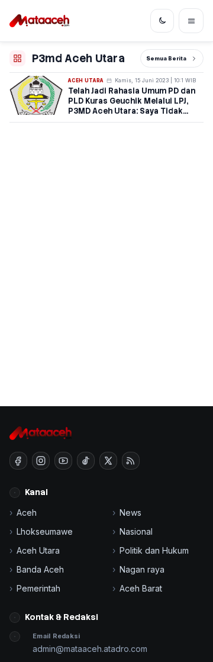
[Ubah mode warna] (162, 21)
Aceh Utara (86, 80)
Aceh (27, 512)
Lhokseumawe (45, 531)
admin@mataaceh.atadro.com (90, 649)
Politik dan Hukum (154, 550)
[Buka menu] (191, 20)
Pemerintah (38, 588)
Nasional (136, 531)
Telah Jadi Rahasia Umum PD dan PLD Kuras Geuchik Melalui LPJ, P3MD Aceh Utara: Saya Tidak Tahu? (131, 106)
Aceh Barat (141, 588)
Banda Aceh (40, 569)
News (130, 512)
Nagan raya (142, 569)
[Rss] (131, 461)
